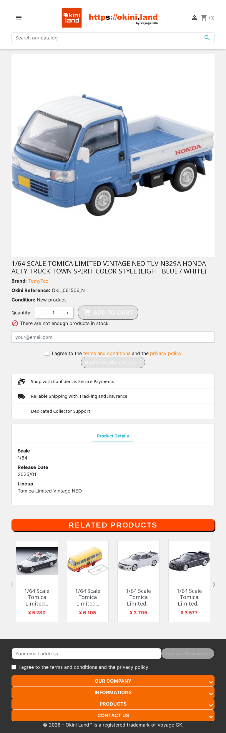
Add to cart (108, 312)
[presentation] (12, 584)
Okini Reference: (30, 290)
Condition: (23, 300)
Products (113, 704)
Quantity (20, 313)
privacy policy (166, 353)
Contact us (113, 715)
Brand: (19, 281)
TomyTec (38, 281)
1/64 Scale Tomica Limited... (36, 597)
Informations (113, 692)
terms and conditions (106, 353)
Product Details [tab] (113, 435)
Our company (113, 681)
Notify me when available (113, 362)
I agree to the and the (117, 353)
